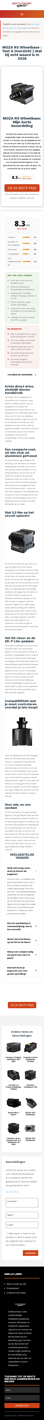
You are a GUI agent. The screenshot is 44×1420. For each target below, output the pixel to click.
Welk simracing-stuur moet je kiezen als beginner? (18, 871)
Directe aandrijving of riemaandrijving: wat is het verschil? (19, 926)
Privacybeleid (13, 1288)
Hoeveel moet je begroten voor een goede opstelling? (17, 970)
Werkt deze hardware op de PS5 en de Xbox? (19, 941)
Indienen (30, 1253)
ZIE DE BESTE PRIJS (22, 188)
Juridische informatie (16, 1292)
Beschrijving (5, 210)
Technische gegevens (19, 374)
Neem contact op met (16, 1284)
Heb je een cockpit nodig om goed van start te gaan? (20, 954)
